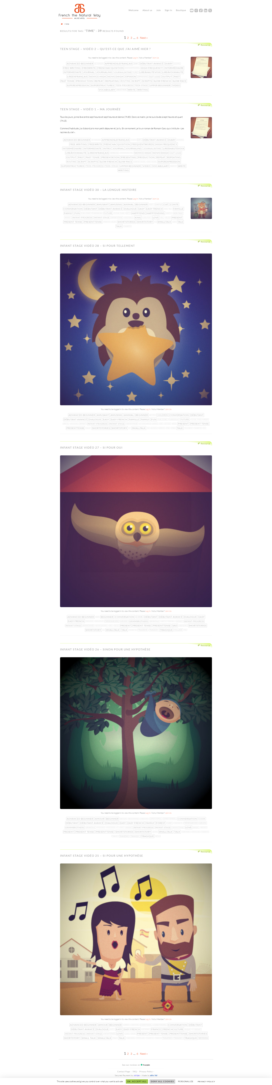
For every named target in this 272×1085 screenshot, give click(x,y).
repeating (112, 81)
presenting (129, 157)
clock (133, 140)
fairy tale (168, 208)
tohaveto (127, 226)
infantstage (117, 217)
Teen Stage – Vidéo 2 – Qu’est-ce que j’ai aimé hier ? (105, 49)
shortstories (127, 221)
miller (168, 217)
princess (107, 222)
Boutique (181, 10)
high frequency (152, 68)
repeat (99, 81)
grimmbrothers (138, 621)
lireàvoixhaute (173, 72)
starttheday (152, 161)
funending (97, 213)
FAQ (135, 1071)
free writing (72, 68)
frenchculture (173, 1029)
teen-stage (141, 85)
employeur (99, 621)
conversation (73, 208)
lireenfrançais (77, 76)
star (168, 428)
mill (162, 217)
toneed (115, 836)
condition (144, 818)
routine (126, 81)
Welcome (133, 10)
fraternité (178, 823)
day (136, 63)
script (136, 81)
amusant (103, 204)
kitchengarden (145, 423)
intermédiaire (174, 68)
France (156, 1029)
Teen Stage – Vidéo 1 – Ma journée (90, 109)
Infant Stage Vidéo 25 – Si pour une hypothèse (101, 855)
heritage (178, 213)
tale (181, 221)
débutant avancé (152, 63)
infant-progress (82, 217)
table (115, 1038)
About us (147, 10)
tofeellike (196, 831)
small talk (89, 1038)
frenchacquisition (111, 68)
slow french (162, 81)
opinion (131, 76)
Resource (205, 45)
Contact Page (123, 1071)
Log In (135, 57)
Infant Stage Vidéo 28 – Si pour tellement (97, 245)
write (132, 89)
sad (175, 625)
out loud (155, 76)
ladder (155, 423)
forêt (170, 823)
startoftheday (140, 161)
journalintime (123, 72)
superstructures (102, 85)
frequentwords (143, 144)
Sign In (168, 10)
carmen (127, 1025)
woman (204, 1038)
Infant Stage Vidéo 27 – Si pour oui (91, 447)
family (68, 213)
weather (122, 90)
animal (129, 204)
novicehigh (116, 76)
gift (128, 213)
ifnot (122, 827)
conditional (156, 818)
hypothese (101, 827)
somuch (162, 428)
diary (169, 63)
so (148, 428)
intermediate (73, 72)
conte (174, 204)
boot (152, 204)
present (177, 217)
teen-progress (125, 85)
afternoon (99, 63)
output (167, 76)
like (136, 72)
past (177, 76)
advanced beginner (80, 63)
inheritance (129, 217)
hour (188, 1029)
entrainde (146, 1029)
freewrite (89, 68)
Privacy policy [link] (206, 1081)
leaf (161, 423)
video (176, 85)
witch (158, 836)
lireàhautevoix (150, 72)
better (152, 415)
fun (77, 213)
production (84, 81)
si (155, 222)
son (174, 222)
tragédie (143, 630)
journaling (104, 72)
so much (154, 428)
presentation (110, 157)
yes (204, 428)
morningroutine (126, 153)
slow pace (180, 81)
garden (206, 419)
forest (161, 823)
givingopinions (132, 68)
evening (177, 63)
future (108, 213)
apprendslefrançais (119, 63)
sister (155, 831)
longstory (147, 217)
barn (98, 617)
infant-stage (102, 217)
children (162, 415)
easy (142, 208)
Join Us (156, 57)
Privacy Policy (146, 1071)
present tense (73, 221)
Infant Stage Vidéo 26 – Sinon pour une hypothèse (105, 649)
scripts (147, 81)
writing (143, 89)
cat (166, 204)
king (138, 217)
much (174, 423)
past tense (68, 81)
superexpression (78, 85)
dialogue (130, 208)
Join (158, 10)
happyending (156, 213)
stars (173, 428)
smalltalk (165, 221)
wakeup (174, 166)
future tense (119, 213)
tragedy (154, 630)
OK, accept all (137, 1081)
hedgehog (74, 423)
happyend (138, 213)
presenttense (93, 221)
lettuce (168, 423)
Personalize (186, 1081)
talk (119, 226)
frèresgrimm (112, 621)
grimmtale (155, 621)
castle (158, 204)
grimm (124, 621)
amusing (116, 204)
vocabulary (107, 89)
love (156, 217)
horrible (171, 621)
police (116, 625)
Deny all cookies (162, 1081)
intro (107, 148)
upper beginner (160, 85)
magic (196, 827)
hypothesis (111, 827)
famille (178, 208)
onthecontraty (102, 625)
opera (133, 1033)
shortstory (145, 221)
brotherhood (133, 818)
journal (89, 72)
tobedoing (186, 831)
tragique (166, 629)
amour (100, 818)
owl (111, 625)
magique (204, 827)
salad (114, 222)
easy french (154, 208)
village (179, 630)
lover (127, 1033)
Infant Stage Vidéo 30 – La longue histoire (98, 189)
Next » (144, 37)
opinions (143, 76)
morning (114, 153)
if (118, 827)
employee (90, 621)
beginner (141, 204)
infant (68, 217)
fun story (86, 213)
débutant (91, 208)
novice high (97, 76)
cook (139, 617)
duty (112, 1029)
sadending (183, 625)
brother (123, 818)
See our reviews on (136, 1065)
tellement (189, 428)
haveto (169, 213)
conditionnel (170, 818)
